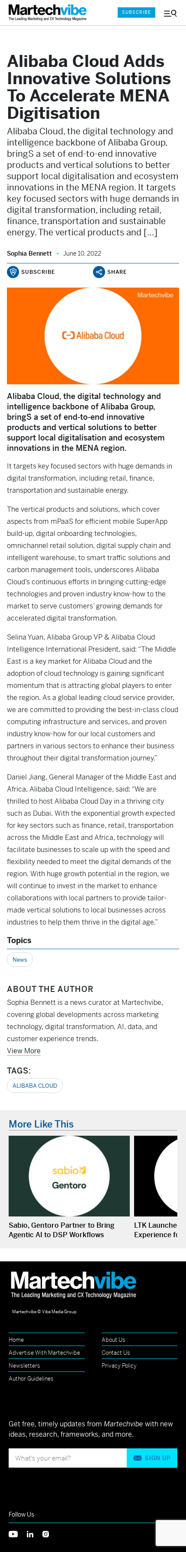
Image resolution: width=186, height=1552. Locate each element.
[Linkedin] (34, 1533)
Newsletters (24, 1365)
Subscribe (136, 12)
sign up (157, 1458)
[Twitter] (18, 1533)
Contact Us (116, 1352)
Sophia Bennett (29, 253)
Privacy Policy (119, 1365)
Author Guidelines (31, 1378)
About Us (113, 1339)
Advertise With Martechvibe (44, 1352)
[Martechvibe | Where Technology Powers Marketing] (49, 13)
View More (24, 1050)
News (20, 959)
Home (16, 1339)
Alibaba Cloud (35, 1086)
